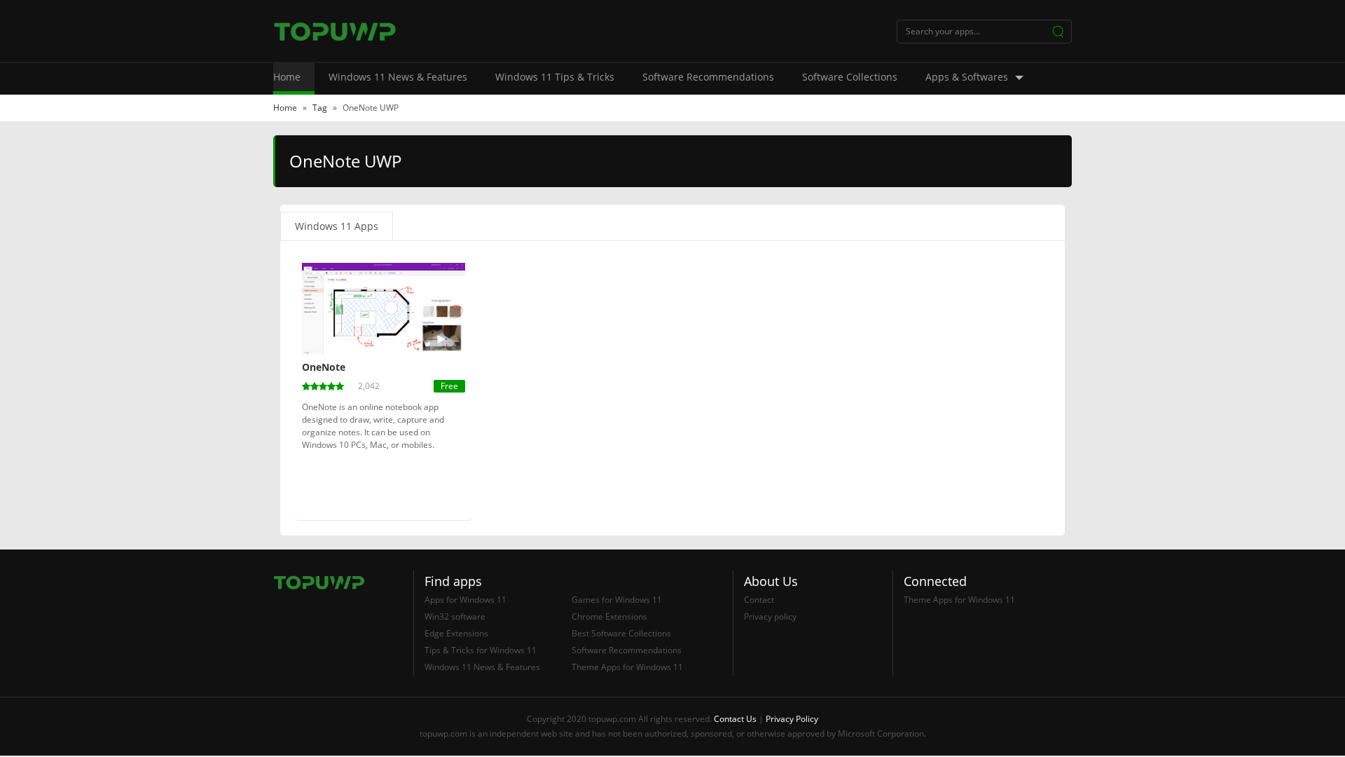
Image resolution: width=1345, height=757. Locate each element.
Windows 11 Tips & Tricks (554, 76)
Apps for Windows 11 (465, 600)
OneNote (323, 367)
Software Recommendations (708, 76)
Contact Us (735, 719)
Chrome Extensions (609, 616)
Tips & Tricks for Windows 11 (481, 650)
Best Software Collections (621, 633)
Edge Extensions (456, 633)
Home (287, 76)
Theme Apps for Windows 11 (627, 667)
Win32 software (455, 616)
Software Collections (849, 76)
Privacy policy (770, 616)
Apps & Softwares (966, 76)
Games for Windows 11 (617, 600)
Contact (759, 600)
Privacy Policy (792, 719)
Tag (319, 108)
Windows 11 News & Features (398, 76)
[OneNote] (383, 309)
